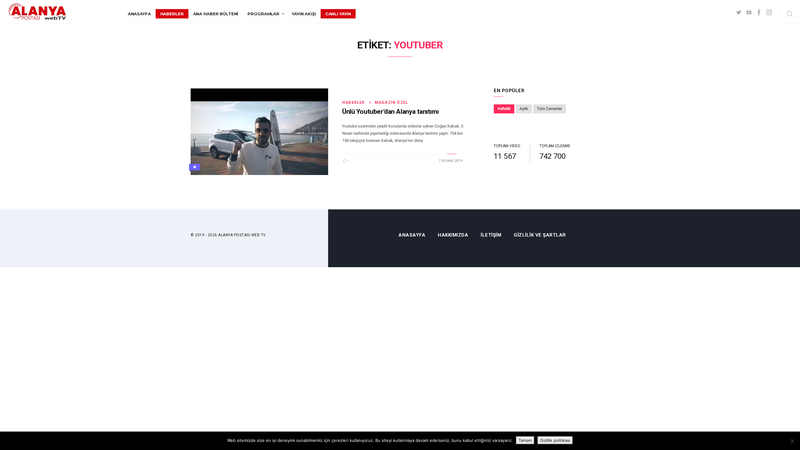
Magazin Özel (391, 102)
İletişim (491, 235)
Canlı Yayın (338, 13)
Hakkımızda (453, 235)
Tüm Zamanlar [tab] (549, 109)
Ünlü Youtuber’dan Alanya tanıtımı (390, 111)
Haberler (172, 13)
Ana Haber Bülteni (215, 13)
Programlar (263, 13)
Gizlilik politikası (555, 440)
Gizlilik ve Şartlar (540, 235)
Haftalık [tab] (504, 109)
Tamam (525, 440)
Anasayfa (139, 13)
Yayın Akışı (304, 13)
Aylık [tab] (523, 109)
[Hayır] (792, 441)
